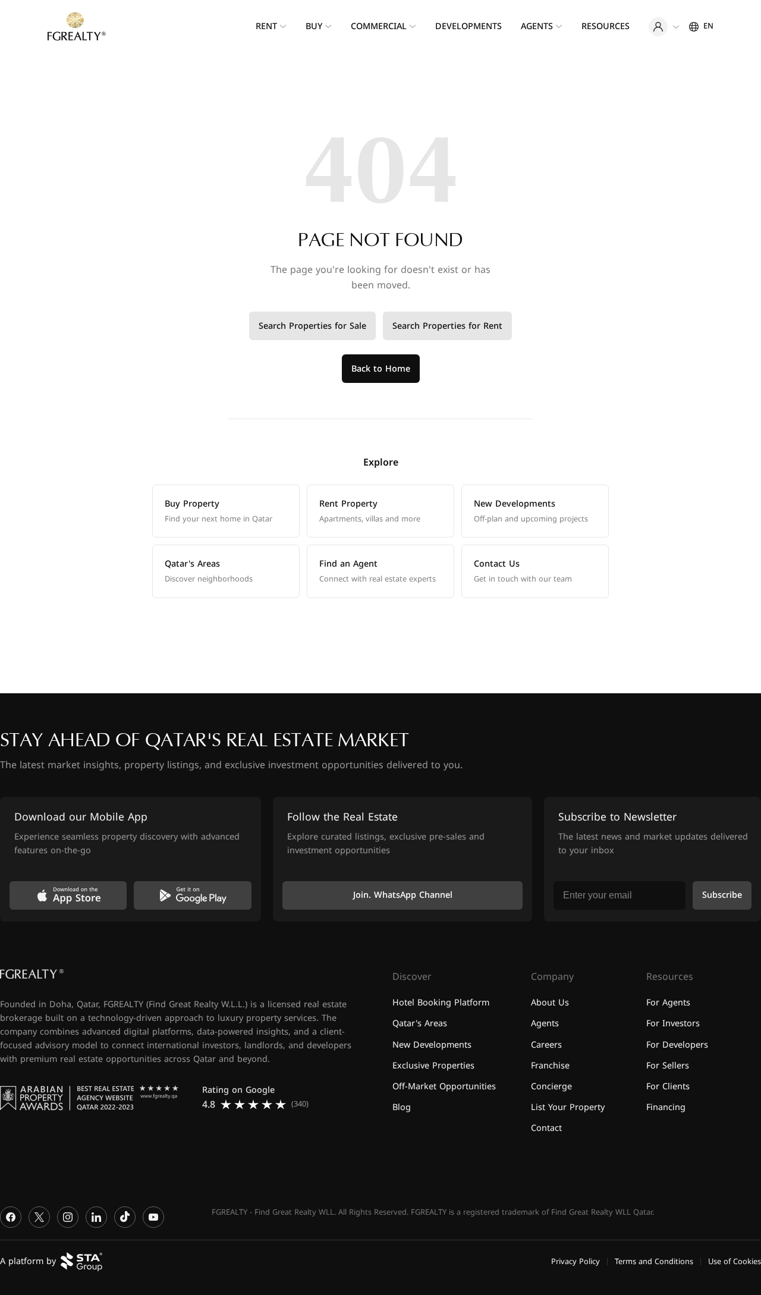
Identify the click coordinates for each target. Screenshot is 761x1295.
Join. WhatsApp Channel (402, 895)
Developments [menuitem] (468, 26)
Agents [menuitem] (537, 26)
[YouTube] (153, 1217)
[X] (39, 1217)
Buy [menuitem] (314, 26)
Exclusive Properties (433, 1065)
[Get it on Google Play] (192, 895)
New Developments (431, 1044)
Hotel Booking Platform (440, 1003)
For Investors (673, 1023)
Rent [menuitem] (266, 26)
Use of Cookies (734, 1261)
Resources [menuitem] (605, 26)
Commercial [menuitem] (379, 26)
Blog (401, 1107)
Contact (546, 1128)
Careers (546, 1044)
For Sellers (667, 1065)
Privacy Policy (575, 1261)
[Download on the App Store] (68, 895)
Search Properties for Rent (447, 326)
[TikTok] (125, 1217)
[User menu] (664, 26)
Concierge (551, 1086)
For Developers (677, 1044)
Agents (545, 1023)
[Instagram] (67, 1217)
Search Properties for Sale (312, 326)
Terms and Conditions (654, 1261)
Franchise (550, 1065)
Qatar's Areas (419, 1023)
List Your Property (568, 1107)
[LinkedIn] (96, 1217)
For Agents (668, 1003)
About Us (550, 1003)
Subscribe (722, 895)
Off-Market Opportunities (444, 1086)
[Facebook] (10, 1217)
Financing (665, 1107)
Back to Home (380, 369)
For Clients (668, 1086)
